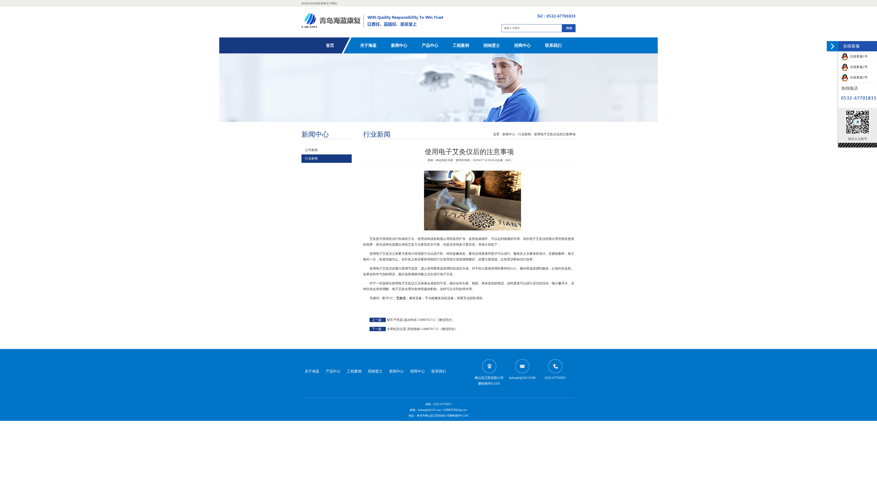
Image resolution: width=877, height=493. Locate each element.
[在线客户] (832, 46)
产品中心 (430, 45)
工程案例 (461, 45)
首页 (330, 45)
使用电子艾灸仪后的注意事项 (555, 134)
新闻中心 (399, 45)
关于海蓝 (368, 45)
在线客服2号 (858, 67)
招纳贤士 (491, 45)
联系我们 (553, 45)
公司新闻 (311, 150)
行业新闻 (311, 158)
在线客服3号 (858, 77)
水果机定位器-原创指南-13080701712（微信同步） (422, 329)
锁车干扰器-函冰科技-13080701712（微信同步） (421, 320)
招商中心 (522, 45)
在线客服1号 (858, 56)
